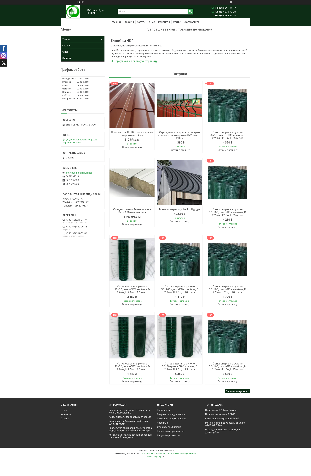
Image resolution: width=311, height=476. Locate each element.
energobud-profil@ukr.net (79, 172)
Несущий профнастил (168, 435)
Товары (129, 22)
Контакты (164, 22)
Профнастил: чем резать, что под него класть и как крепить (129, 411)
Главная (116, 22)
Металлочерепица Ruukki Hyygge (179, 209)
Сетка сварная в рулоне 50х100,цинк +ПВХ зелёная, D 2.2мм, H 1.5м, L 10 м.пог (179, 289)
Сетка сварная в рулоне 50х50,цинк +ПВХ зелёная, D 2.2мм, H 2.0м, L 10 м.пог (132, 289)
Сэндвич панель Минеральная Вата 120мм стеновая (132, 211)
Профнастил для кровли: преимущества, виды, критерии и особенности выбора (130, 429)
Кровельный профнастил (170, 431)
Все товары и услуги (236, 391)
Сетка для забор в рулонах (171, 418)
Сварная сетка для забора (171, 414)
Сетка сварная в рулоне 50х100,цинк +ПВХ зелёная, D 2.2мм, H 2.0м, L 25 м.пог (227, 212)
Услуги (141, 22)
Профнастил (163, 410)
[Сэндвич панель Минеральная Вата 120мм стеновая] (132, 182)
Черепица (162, 422)
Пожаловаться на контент (154, 453)
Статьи (177, 22)
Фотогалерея (191, 22)
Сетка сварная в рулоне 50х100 (222, 418)
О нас (152, 22)
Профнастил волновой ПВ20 (220, 414)
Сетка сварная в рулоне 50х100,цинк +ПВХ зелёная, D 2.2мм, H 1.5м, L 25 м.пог (227, 366)
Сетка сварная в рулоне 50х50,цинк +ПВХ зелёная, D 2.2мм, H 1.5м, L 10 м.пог (132, 366)
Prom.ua (170, 451)
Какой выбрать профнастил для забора (130, 417)
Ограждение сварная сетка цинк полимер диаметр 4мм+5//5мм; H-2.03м (179, 135)
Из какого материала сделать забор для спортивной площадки (130, 436)
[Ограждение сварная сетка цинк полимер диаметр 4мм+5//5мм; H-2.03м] (179, 105)
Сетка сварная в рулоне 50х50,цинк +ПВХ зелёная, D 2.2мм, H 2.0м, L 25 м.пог (179, 366)
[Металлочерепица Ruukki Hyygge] (179, 182)
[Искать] (190, 11)
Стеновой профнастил (169, 427)
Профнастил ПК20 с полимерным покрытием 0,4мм (132, 134)
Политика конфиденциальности (181, 453)
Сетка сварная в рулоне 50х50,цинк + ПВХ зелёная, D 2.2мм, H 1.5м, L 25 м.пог (227, 135)
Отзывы (66, 58)
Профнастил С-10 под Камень (221, 410)
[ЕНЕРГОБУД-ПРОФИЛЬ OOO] (73, 12)
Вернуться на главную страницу (135, 61)
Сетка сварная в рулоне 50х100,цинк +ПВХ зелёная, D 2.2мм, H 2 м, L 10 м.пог (227, 289)
